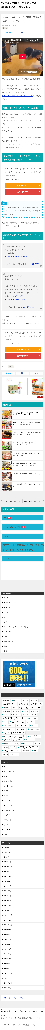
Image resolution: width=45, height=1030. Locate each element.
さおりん (37, 704)
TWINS (26, 700)
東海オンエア (28, 747)
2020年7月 (7, 939)
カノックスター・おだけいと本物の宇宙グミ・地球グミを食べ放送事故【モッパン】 (34, 501)
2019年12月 (8, 973)
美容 (5, 646)
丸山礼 (38, 743)
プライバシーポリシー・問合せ (13, 998)
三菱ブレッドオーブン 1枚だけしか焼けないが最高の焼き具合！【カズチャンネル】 (27, 433)
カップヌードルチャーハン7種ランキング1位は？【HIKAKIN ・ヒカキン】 (26, 413)
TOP (22, 1011)
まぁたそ (16, 711)
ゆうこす (35, 711)
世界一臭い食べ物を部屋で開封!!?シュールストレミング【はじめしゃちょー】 (26, 444)
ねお (15, 707)
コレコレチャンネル (9, 725)
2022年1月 (7, 862)
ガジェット (8, 607)
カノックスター (33, 718)
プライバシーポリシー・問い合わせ (16, 627)
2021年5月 (7, 896)
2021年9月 (7, 876)
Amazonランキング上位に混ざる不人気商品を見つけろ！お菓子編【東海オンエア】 (26, 423)
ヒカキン (9, 729)
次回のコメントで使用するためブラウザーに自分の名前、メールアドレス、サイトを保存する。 (23, 547)
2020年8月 (7, 934)
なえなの (7, 707)
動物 (5, 636)
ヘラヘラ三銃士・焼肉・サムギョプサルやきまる (26, 485)
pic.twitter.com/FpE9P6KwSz (16, 299)
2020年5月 (7, 949)
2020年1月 (7, 968)
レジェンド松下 (30, 739)
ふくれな (7, 711)
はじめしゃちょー (30, 707)
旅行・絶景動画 (9, 641)
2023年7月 (7, 847)
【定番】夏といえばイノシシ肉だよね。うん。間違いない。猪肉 (26, 454)
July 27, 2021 (34, 264)
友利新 (6, 747)
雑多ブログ (7, 800)
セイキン (34, 725)
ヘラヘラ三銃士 (14, 736)
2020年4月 (7, 954)
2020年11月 (8, 920)
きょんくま (24, 704)
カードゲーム (18, 722)
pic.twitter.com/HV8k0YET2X (16, 256)
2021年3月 (7, 905)
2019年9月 (7, 988)
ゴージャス (23, 726)
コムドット (31, 721)
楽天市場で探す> (23, 192)
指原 (13, 747)
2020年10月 (8, 925)
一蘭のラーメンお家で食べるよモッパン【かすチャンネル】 (26, 474)
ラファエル (18, 740)
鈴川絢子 (15, 754)
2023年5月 (7, 852)
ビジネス (7, 622)
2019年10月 (8, 983)
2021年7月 (7, 886)
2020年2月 (7, 963)
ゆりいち (6, 714)
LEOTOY (16, 700)
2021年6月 (7, 891)
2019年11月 (8, 978)
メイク (7, 740)
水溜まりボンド (12, 750)
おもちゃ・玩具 (9, 598)
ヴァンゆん (27, 744)
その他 (6, 791)
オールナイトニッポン (30, 714)
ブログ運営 (9, 805)
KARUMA (6, 700)
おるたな (35, 700)
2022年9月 (7, 857)
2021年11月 (8, 871)
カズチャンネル (14, 718)
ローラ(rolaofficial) (11, 744)
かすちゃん (10, 704)
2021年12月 (8, 866)
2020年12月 (8, 915)
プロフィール (8, 631)
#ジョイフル (19, 296)
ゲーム (6, 612)
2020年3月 (7, 959)
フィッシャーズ (14, 732)
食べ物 (5, 28)
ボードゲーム (35, 736)
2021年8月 (7, 881)
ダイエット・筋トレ (10, 771)
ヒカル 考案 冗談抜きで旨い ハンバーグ (17, 96)
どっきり (7, 602)
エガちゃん (17, 715)
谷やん (6, 754)
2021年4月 (7, 900)
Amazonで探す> (23, 185)
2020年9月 (7, 930)
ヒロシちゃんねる (34, 729)
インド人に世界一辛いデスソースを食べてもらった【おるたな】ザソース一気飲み (26, 464)
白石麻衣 (26, 750)
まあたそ (25, 711)
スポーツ (7, 617)
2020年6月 (7, 944)
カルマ (6, 721)
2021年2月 (7, 910)
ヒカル (11, 366)
